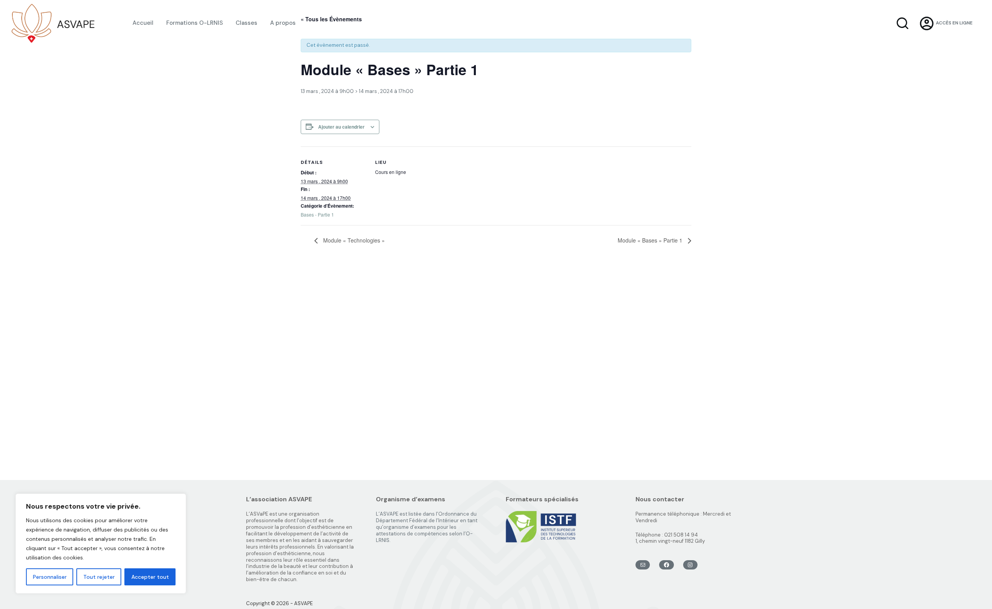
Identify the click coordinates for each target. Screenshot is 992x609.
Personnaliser (50, 576)
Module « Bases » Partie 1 (651, 240)
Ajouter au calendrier (341, 126)
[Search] (902, 23)
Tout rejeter (99, 576)
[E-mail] (643, 564)
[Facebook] (666, 564)
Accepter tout (150, 576)
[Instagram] (690, 564)
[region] (101, 544)
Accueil (143, 23)
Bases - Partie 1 (317, 214)
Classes (246, 23)
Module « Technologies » (353, 240)
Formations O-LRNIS (194, 23)
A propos (283, 23)
